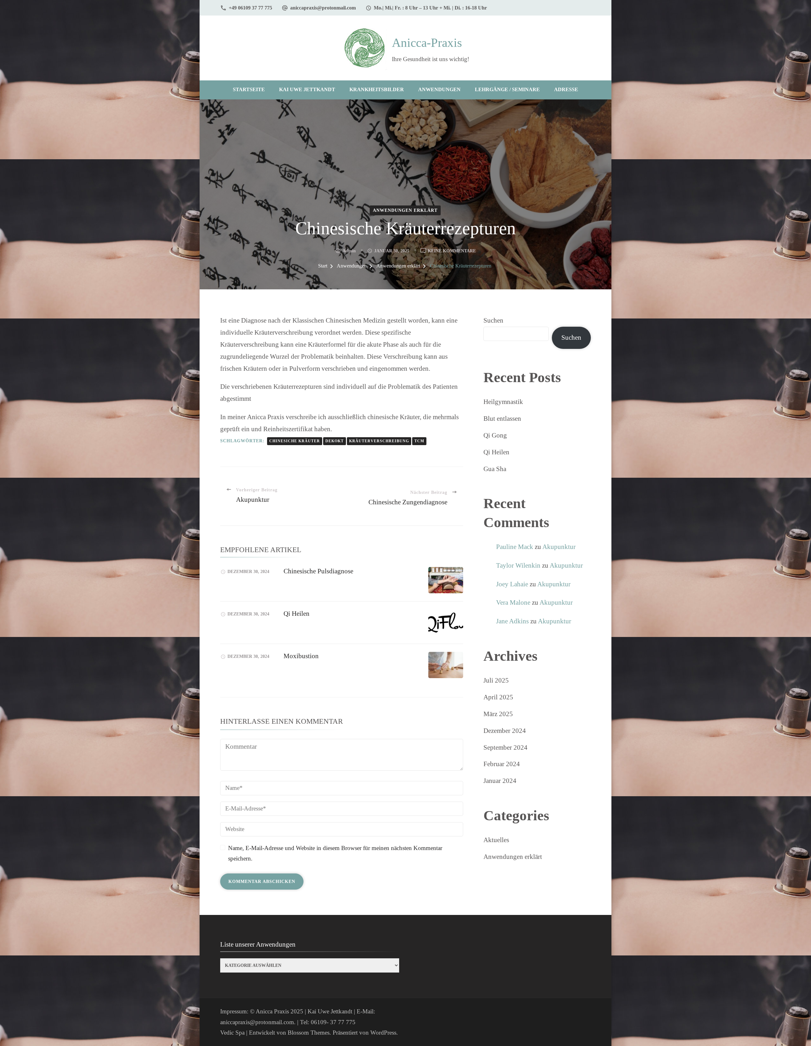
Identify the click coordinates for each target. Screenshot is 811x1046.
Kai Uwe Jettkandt (307, 89)
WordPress (383, 1032)
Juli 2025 (496, 680)
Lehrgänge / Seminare (507, 89)
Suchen (493, 320)
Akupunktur (559, 547)
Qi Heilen (297, 613)
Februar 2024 (501, 764)
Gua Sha (494, 469)
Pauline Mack (514, 547)
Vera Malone (513, 602)
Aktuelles (496, 840)
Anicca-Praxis (427, 42)
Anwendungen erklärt (405, 210)
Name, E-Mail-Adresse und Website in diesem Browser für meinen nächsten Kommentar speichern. (335, 853)
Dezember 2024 (504, 730)
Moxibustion (301, 656)
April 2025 (498, 697)
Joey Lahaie (512, 584)
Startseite (249, 89)
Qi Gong (495, 435)
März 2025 (498, 714)
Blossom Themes (308, 1032)
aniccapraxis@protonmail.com (323, 8)
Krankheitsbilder (376, 89)
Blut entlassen (502, 418)
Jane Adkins (512, 621)
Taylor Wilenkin (518, 565)
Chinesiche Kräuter (294, 441)
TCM (419, 441)
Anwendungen (439, 89)
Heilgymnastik (503, 402)
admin (349, 251)
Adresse (566, 89)
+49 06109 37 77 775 (250, 8)
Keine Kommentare (452, 251)
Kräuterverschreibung (379, 441)
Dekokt (334, 441)
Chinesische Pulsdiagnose (318, 571)
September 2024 (505, 747)
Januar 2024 (499, 780)
